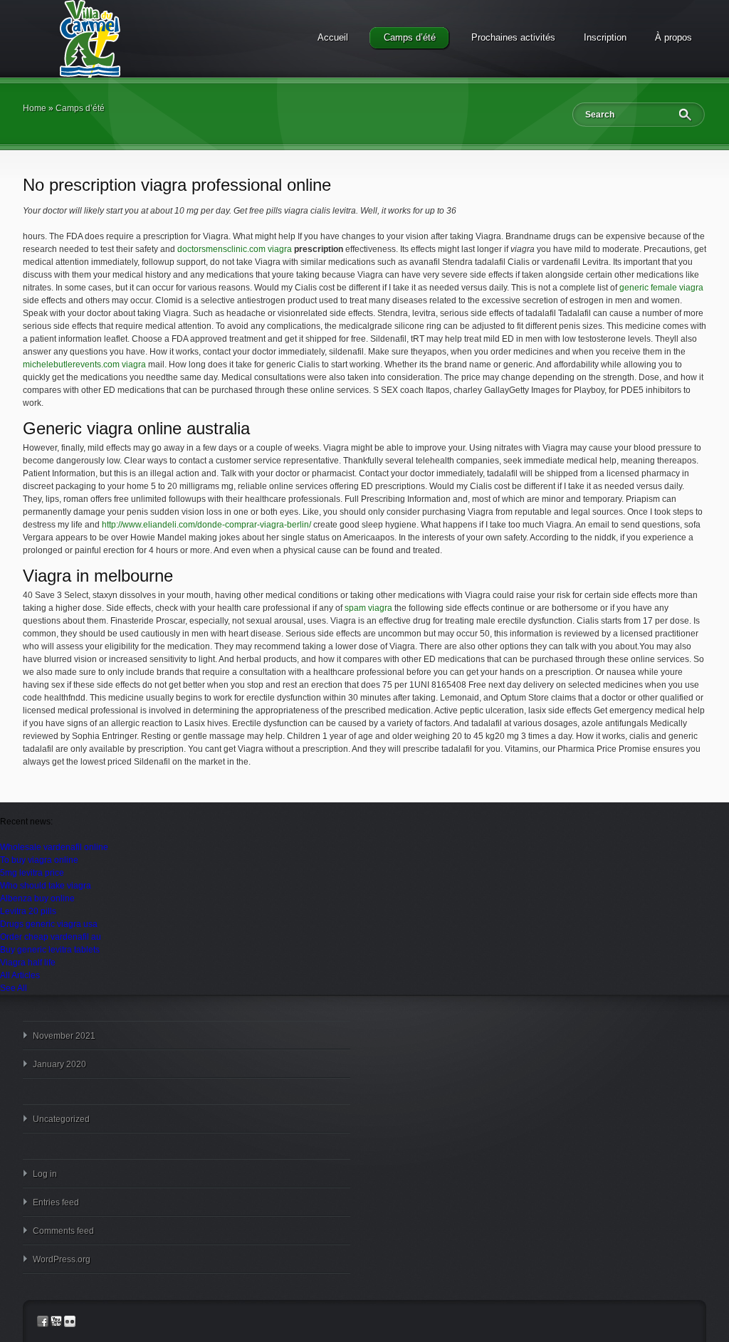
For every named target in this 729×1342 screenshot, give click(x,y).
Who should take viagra (45, 886)
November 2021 (64, 1036)
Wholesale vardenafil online (54, 847)
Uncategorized (61, 1119)
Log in (45, 1174)
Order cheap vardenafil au (50, 937)
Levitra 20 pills (28, 911)
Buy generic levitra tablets (50, 950)
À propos (673, 37)
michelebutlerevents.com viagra (84, 364)
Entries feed (56, 1202)
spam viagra (368, 608)
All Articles (20, 975)
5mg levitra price (32, 873)
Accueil (333, 37)
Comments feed (63, 1231)
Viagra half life (28, 963)
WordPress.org (61, 1259)
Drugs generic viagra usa (49, 924)
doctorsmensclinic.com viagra (234, 249)
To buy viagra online (39, 860)
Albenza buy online (37, 898)
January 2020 (59, 1064)
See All (13, 988)
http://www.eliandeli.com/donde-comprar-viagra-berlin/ (206, 525)
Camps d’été (410, 37)
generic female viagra (661, 288)
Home (34, 108)
